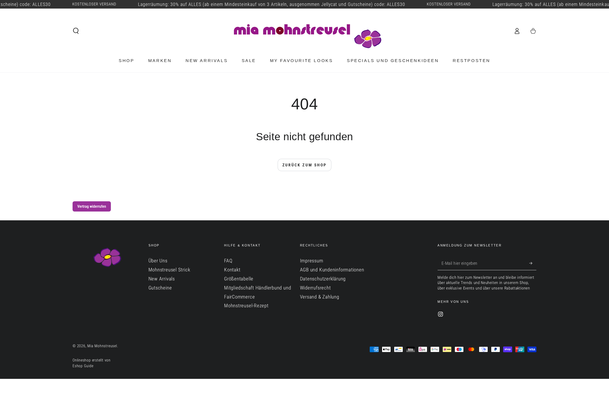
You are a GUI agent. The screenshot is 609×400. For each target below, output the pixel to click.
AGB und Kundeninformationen (332, 270)
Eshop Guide (83, 366)
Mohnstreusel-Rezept (246, 305)
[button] (76, 31)
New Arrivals (161, 279)
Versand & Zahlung (319, 297)
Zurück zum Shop (304, 165)
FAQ (228, 261)
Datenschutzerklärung (323, 279)
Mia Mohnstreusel (102, 346)
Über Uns (157, 261)
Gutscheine (160, 288)
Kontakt (232, 270)
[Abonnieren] (532, 263)
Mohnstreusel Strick (169, 270)
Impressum (311, 261)
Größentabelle (238, 279)
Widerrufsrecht (315, 288)
